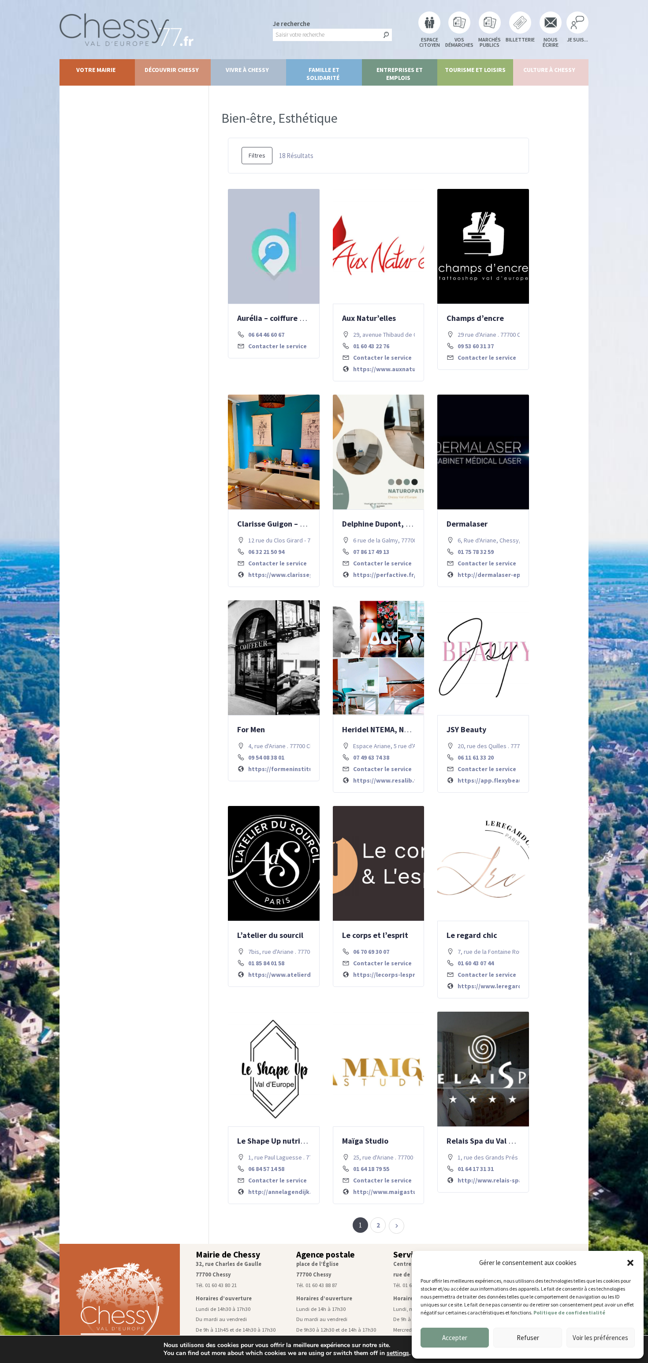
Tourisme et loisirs (475, 70)
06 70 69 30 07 (371, 952)
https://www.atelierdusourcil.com (298, 975)
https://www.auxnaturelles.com (399, 369)
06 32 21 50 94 (266, 552)
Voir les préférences (600, 1337)
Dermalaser (467, 524)
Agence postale (325, 1254)
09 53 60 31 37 (476, 346)
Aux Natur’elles (369, 318)
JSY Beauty (466, 729)
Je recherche (291, 23)
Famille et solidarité (323, 74)
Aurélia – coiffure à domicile (286, 318)
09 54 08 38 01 (266, 757)
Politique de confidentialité (569, 1312)
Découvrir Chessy (172, 70)
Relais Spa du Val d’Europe (494, 1141)
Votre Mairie (95, 70)
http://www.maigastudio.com (396, 1192)
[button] (630, 1262)
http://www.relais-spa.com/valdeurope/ (516, 1180)
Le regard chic (472, 935)
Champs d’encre (475, 318)
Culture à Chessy (549, 70)
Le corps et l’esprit (375, 935)
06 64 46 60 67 (266, 335)
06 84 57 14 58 (266, 1169)
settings (398, 1353)
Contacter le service (277, 346)
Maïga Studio (365, 1141)
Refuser (528, 1337)
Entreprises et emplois (399, 74)
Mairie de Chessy (228, 1254)
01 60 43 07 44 (476, 963)
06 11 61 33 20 (476, 757)
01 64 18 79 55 (371, 1169)
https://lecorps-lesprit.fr (390, 975)
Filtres (257, 155)
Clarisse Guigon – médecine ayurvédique (309, 524)
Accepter (454, 1337)
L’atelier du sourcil (270, 935)
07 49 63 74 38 (371, 757)
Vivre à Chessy (247, 70)
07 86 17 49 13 (371, 552)
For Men (251, 729)
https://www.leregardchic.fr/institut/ (513, 986)
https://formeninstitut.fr (285, 769)
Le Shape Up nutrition (276, 1141)
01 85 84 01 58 (266, 963)
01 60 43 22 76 (371, 346)
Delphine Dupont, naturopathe (396, 524)
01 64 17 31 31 (476, 1169)
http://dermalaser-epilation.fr (502, 575)
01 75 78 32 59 (476, 552)
